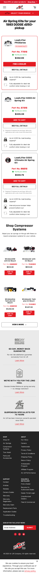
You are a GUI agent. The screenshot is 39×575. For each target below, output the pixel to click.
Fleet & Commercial (28, 502)
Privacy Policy (26, 450)
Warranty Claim (8, 505)
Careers (24, 443)
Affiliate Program (27, 469)
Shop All (6, 440)
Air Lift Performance (28, 473)
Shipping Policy (26, 457)
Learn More (19, 361)
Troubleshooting (9, 515)
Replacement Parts (10, 508)
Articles (5, 485)
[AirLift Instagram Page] (19, 534)
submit (30, 527)
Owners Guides (8, 492)
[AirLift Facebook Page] (15, 534)
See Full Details (19, 70)
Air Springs (7, 443)
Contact (6, 482)
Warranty (6, 496)
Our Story (24, 440)
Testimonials (25, 447)
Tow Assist (7, 452)
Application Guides (9, 512)
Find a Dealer (19, 64)
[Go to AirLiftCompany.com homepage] (19, 545)
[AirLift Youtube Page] (23, 534)
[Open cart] (35, 7)
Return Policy (26, 460)
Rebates (6, 489)
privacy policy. (30, 571)
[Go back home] (19, 7)
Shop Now (31, 2)
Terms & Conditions (28, 453)
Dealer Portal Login (28, 493)
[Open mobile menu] (4, 7)
